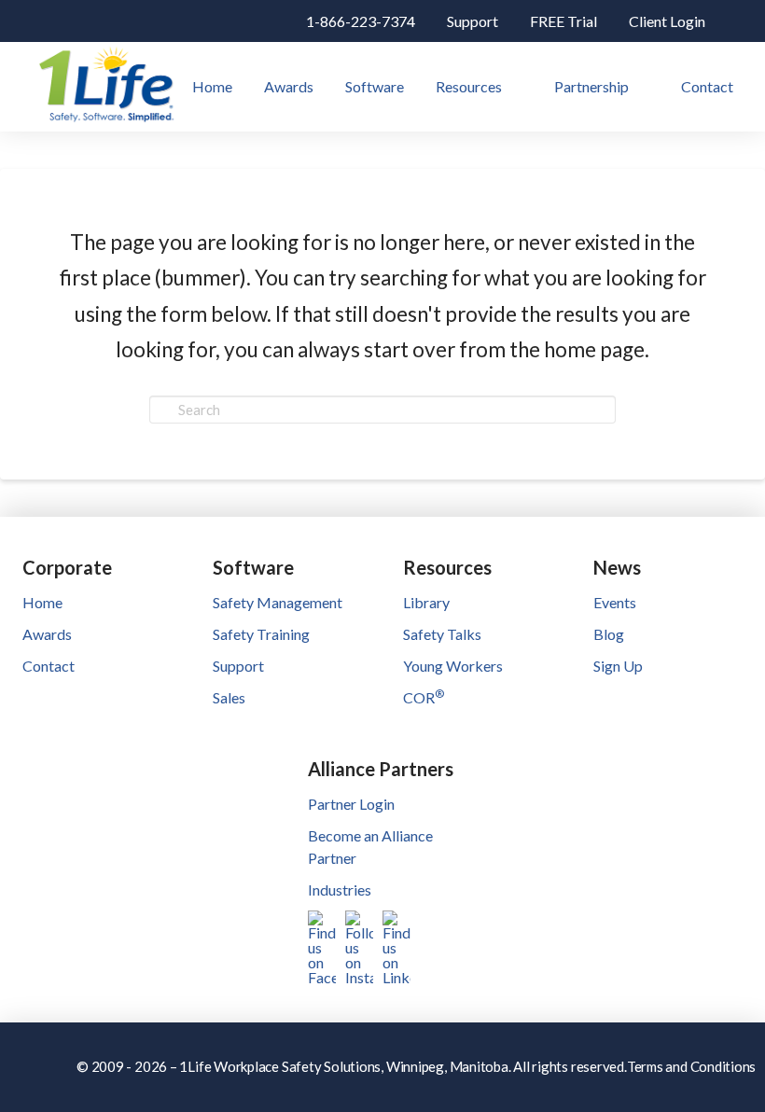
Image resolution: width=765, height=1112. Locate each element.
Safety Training (261, 634)
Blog (608, 634)
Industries (339, 889)
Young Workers (453, 665)
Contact (48, 665)
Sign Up (618, 665)
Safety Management (277, 602)
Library (426, 602)
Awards (47, 634)
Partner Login (351, 804)
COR (423, 697)
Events (614, 602)
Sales (229, 697)
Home (42, 602)
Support (238, 665)
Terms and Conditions (692, 1066)
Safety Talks (442, 634)
